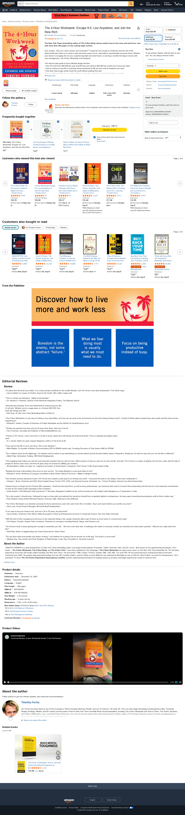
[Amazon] (9, 4)
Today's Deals (103, 10)
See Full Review (54, 638)
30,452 (168, 264)
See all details (50, 99)
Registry (148, 10)
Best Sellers (53, 10)
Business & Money (14, 21)
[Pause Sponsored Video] (58, 753)
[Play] (4, 682)
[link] (46, 129)
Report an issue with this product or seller (64, 80)
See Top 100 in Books (44, 606)
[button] (5, 10)
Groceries (78, 10)
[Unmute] (180, 682)
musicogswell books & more (167, 81)
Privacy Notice (74, 808)
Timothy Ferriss (53, 35)
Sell (131, 10)
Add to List (153, 123)
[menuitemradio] (176, 682)
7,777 (96, 264)
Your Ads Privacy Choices (120, 808)
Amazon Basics (40, 10)
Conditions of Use (61, 808)
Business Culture (28, 21)
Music (156, 10)
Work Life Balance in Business (22, 608)
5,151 (120, 264)
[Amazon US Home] (69, 801)
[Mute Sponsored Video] (58, 757)
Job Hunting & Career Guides (21, 611)
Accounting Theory (162, 268)
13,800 (73, 264)
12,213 (49, 264)
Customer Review (18, 638)
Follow (30, 104)
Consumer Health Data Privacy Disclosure (95, 808)
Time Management (138, 268)
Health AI (13, 10)
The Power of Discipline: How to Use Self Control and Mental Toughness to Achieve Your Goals (44, 764)
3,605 (24, 264)
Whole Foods (90, 10)
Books (113, 10)
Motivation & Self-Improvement (46, 21)
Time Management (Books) (21, 614)
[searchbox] (76, 3)
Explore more (135, 107)
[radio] (153, 30)
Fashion (139, 10)
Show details (101, 141)
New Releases (66, 10)
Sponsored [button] (5, 730)
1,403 (143, 264)
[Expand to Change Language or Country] (99, 800)
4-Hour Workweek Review (36, 638)
